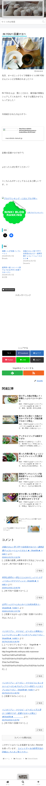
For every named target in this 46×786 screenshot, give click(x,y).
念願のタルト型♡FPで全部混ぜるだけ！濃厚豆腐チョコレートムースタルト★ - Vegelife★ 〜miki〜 (23, 550)
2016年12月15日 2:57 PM (11, 611)
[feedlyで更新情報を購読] (12, 373)
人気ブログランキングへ (35, 212)
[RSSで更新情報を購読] (33, 373)
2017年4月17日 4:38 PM (10, 693)
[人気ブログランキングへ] (14, 212)
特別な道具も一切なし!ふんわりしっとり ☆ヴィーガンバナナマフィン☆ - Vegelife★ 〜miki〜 (22, 581)
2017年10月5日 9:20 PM (10, 720)
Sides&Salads (9, 290)
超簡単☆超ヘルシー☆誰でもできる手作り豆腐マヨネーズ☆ (11, 269)
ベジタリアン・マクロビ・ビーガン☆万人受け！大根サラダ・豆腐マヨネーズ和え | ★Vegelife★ (21, 713)
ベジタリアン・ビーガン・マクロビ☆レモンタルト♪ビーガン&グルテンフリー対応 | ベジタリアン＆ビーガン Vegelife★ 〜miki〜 (22, 686)
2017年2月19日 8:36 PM (10, 642)
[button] (43, 21)
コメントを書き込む (23, 738)
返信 (40, 571)
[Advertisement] (23, 320)
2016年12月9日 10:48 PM (11, 588)
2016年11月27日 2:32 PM (11, 557)
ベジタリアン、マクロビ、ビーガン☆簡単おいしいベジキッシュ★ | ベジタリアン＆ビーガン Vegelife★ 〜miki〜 (23, 634)
